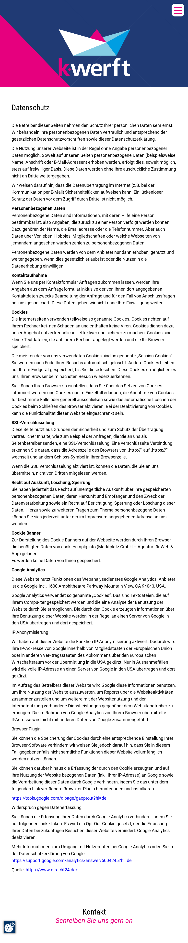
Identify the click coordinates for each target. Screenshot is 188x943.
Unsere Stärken (24, 29)
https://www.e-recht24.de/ (51, 869)
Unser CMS (19, 41)
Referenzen (19, 52)
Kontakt (14, 76)
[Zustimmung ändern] (9, 927)
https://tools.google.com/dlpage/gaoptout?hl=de (59, 798)
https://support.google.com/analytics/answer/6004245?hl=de (72, 860)
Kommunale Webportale (35, 18)
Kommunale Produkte (32, 64)
